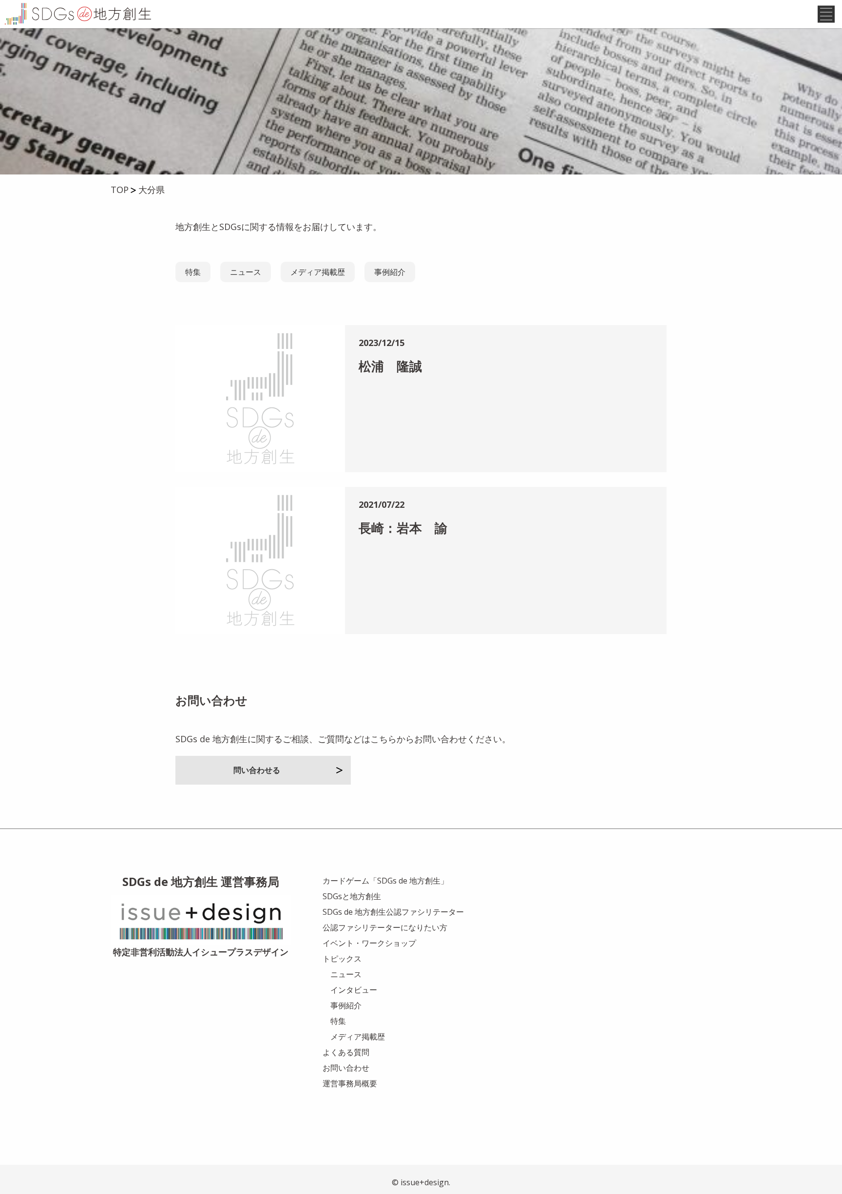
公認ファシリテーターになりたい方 (385, 927)
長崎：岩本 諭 (403, 528)
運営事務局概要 (350, 1083)
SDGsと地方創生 (352, 896)
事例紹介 (389, 272)
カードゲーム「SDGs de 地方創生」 (385, 880)
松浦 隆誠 (390, 366)
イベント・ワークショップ (369, 943)
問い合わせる (256, 770)
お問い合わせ (346, 1067)
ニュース (245, 272)
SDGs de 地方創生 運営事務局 (200, 881)
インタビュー (353, 989)
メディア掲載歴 (317, 272)
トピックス (342, 958)
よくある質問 (346, 1052)
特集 (193, 272)
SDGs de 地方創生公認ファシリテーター (393, 911)
